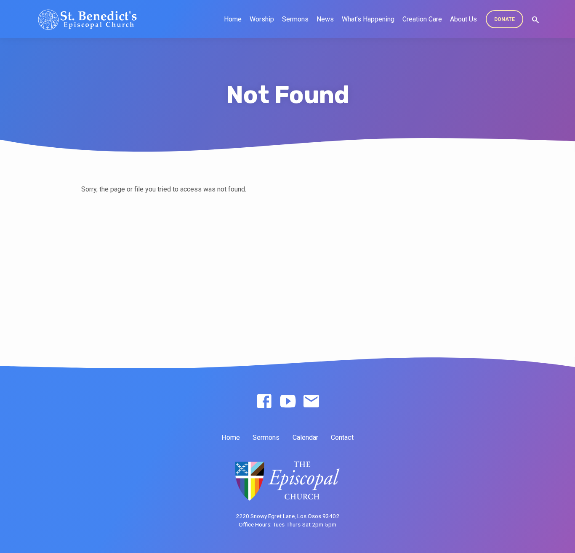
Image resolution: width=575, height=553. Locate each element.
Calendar (305, 437)
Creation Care (422, 19)
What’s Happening (368, 19)
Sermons (295, 19)
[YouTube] (287, 402)
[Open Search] (535, 20)
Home (233, 19)
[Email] (311, 402)
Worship (262, 19)
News (325, 19)
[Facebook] (264, 402)
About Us (463, 19)
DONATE (504, 19)
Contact (342, 437)
